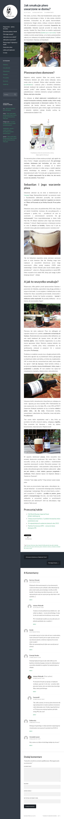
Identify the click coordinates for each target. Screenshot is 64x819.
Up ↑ (59, 816)
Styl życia (5, 81)
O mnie (5, 53)
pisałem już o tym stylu (48, 32)
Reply (30, 599)
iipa (37, 545)
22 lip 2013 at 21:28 (38, 607)
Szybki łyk (5, 84)
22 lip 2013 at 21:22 (34, 582)
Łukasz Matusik (37, 12)
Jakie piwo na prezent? (9, 40)
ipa (51, 545)
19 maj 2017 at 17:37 (34, 739)
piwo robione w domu (45, 546)
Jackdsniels (6, 128)
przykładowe (28, 84)
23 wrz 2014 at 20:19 (38, 699)
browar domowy (31, 545)
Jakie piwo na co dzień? (9, 37)
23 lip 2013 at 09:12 (34, 632)
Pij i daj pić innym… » (53, 563)
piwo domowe (35, 546)
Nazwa (26, 783)
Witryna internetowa (31, 798)
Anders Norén (52, 816)
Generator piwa (7, 47)
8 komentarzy (49, 12)
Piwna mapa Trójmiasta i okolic (10, 43)
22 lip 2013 (27, 12)
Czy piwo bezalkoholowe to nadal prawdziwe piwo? (9, 123)
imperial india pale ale (43, 545)
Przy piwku (6, 77)
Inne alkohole (6, 68)
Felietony (5, 64)
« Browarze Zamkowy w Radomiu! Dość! (36, 557)
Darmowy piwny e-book (10, 31)
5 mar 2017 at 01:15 (34, 722)
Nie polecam (6, 71)
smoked (53, 546)
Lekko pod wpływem (9, 50)
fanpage (26, 195)
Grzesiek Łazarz (34, 737)
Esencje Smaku (34, 655)
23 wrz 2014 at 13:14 (35, 657)
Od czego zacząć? (8, 34)
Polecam (5, 74)
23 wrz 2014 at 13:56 (38, 678)
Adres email (28, 790)
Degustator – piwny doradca (9, 28)
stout (30, 548)
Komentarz (28, 766)
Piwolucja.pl (32, 816)
